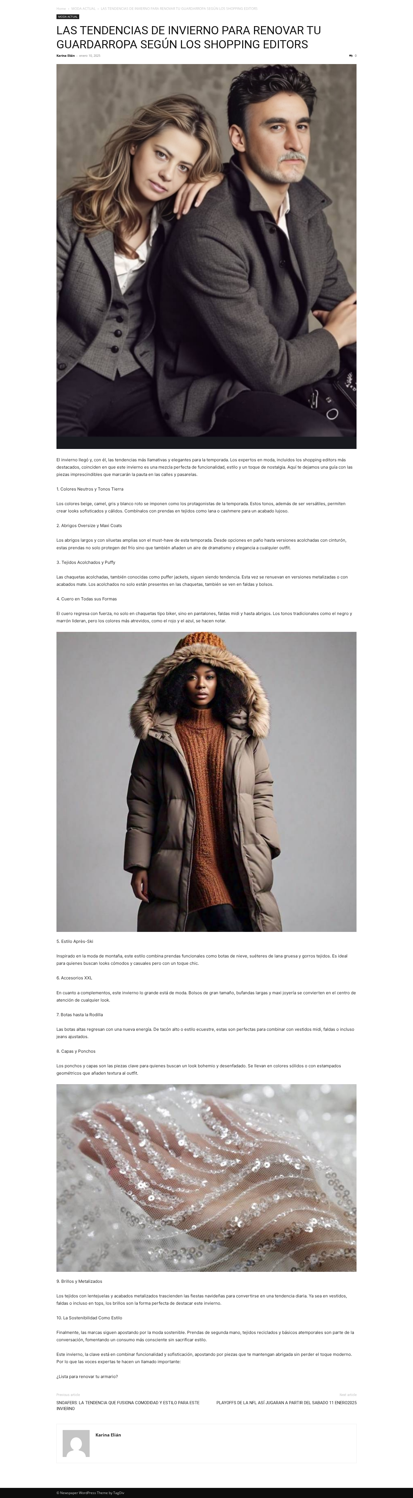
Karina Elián (65, 55)
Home (61, 8)
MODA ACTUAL (83, 8)
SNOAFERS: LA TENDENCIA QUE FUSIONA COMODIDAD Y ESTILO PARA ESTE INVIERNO (127, 1405)
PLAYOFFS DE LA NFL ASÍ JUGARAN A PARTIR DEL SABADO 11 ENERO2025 (287, 1402)
